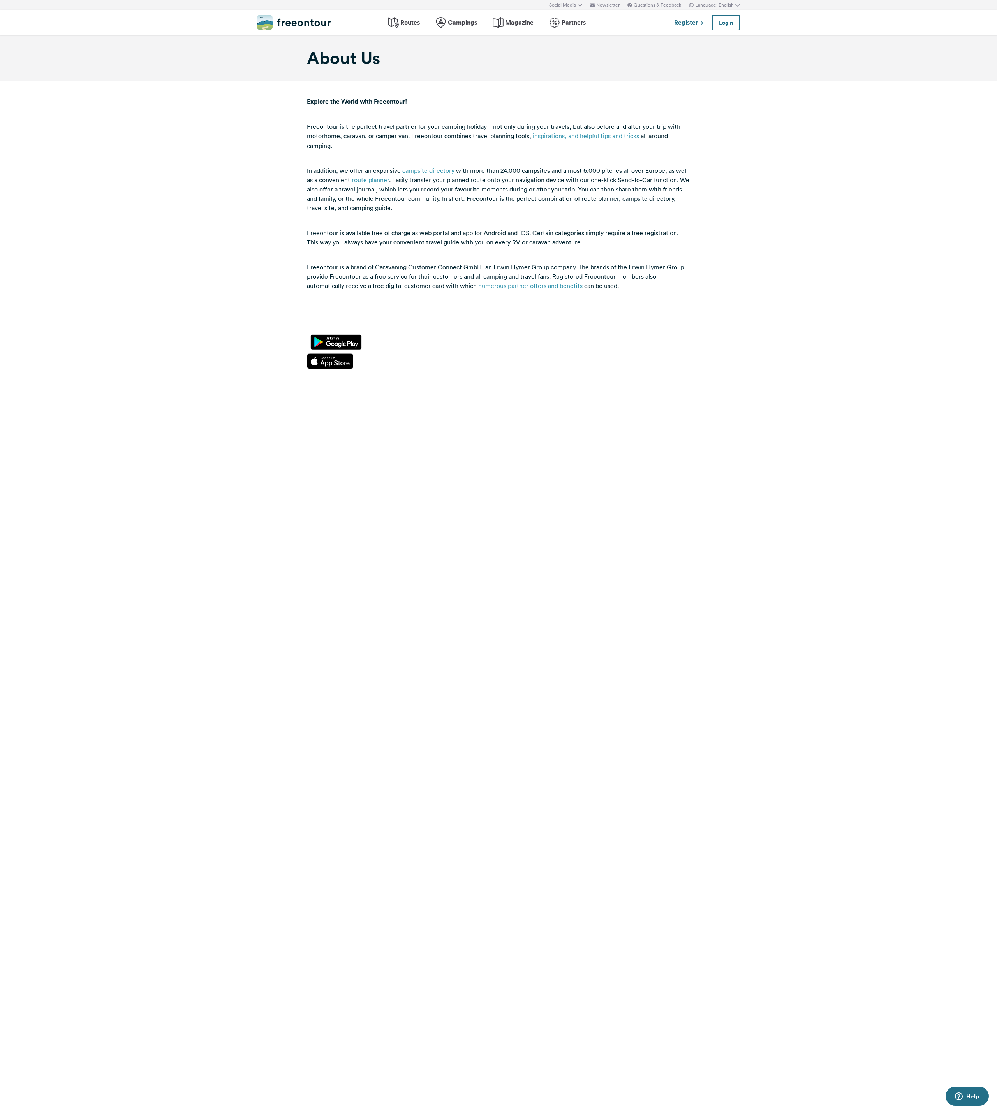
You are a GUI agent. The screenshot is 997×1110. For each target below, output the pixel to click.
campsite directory (428, 170)
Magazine (519, 22)
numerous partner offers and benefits (530, 286)
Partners (574, 22)
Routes (410, 22)
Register (686, 22)
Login (726, 22)
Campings (462, 22)
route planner (370, 180)
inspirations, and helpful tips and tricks (586, 136)
